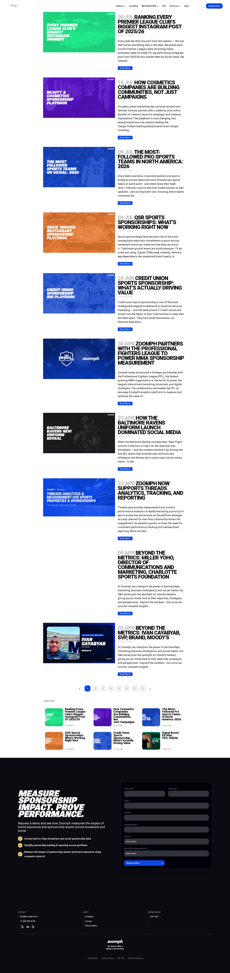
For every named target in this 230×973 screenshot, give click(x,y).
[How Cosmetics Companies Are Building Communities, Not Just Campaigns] (79, 97)
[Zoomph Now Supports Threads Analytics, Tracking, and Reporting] (79, 497)
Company (89, 916)
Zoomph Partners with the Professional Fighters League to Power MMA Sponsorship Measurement (151, 353)
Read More (125, 68)
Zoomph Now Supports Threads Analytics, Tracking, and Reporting (150, 490)
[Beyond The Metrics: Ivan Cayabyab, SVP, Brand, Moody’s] (79, 643)
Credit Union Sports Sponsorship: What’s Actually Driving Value (150, 285)
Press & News (91, 926)
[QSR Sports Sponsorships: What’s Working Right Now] (79, 232)
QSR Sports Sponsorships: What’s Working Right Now (147, 222)
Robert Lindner (126, 35)
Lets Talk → (155, 916)
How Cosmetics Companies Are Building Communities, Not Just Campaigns (148, 89)
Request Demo (214, 6)
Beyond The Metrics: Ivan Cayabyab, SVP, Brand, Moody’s (149, 633)
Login (199, 6)
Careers (88, 921)
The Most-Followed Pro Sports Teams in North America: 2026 (150, 159)
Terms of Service (107, 958)
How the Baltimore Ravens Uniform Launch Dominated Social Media (149, 425)
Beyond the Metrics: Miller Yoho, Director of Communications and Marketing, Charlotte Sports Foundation (147, 565)
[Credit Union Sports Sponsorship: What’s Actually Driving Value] (79, 293)
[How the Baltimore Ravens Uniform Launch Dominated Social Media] (79, 433)
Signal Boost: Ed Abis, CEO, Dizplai (170, 735)
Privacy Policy (93, 958)
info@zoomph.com (28, 916)
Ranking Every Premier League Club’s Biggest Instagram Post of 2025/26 (149, 24)
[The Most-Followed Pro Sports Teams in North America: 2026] (79, 167)
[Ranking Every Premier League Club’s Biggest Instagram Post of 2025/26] (79, 32)
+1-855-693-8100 (27, 921)
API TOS (121, 958)
